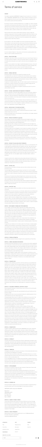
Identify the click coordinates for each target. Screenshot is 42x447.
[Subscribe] (20, 438)
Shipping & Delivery (18, 424)
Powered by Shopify (23, 444)
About (28, 424)
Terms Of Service (5, 431)
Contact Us (29, 427)
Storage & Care (17, 429)
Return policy (17, 427)
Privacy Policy (5, 427)
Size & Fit (16, 431)
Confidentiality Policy (6, 429)
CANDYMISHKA (19, 444)
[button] (3, 2)
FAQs (3, 424)
